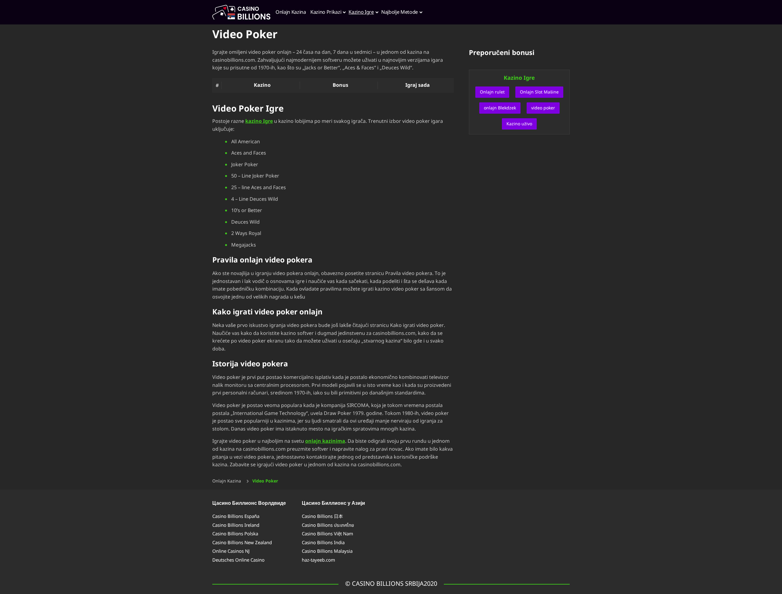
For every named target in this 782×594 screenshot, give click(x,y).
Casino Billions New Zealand (242, 542)
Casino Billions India (323, 542)
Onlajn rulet (492, 92)
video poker (543, 108)
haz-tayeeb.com (318, 560)
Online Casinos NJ (231, 551)
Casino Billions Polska (235, 533)
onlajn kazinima (325, 441)
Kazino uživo (519, 124)
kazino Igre (259, 121)
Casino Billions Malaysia (327, 551)
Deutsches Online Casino (238, 560)
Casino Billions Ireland (235, 525)
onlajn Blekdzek (500, 108)
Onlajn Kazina (226, 481)
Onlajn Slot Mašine (539, 92)
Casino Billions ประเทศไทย (328, 525)
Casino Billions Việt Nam (327, 533)
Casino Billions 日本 (322, 516)
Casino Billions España (235, 516)
